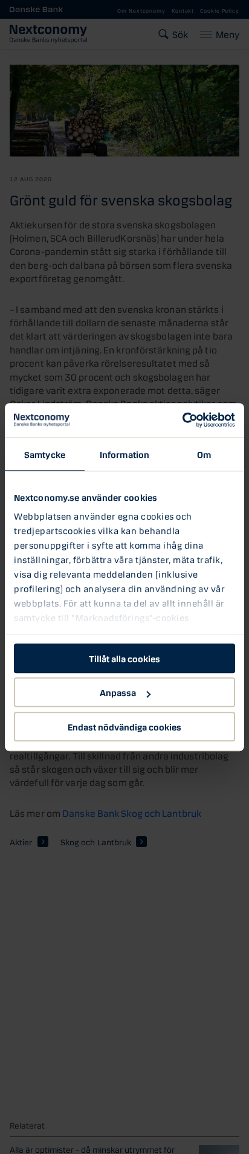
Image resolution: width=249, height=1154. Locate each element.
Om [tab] (204, 454)
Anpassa (118, 692)
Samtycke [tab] (44, 454)
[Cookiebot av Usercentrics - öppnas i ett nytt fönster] (182, 420)
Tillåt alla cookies (124, 658)
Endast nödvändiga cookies (124, 726)
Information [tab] (124, 454)
